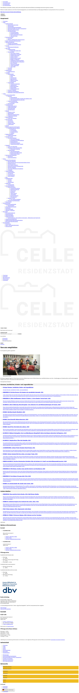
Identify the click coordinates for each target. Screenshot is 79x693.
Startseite (5, 276)
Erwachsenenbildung (12, 115)
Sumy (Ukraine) (13, 63)
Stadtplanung (8, 70)
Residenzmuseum (12, 163)
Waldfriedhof (11, 74)
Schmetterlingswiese (15, 83)
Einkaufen (7, 145)
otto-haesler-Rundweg (15, 199)
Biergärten (10, 156)
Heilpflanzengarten (14, 189)
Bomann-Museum (12, 161)
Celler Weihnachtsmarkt (10, 206)
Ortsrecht (10, 38)
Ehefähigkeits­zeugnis (15, 142)
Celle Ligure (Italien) (15, 53)
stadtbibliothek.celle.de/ (13, 539)
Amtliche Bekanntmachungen (14, 27)
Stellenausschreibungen (13, 47)
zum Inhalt (5, 1)
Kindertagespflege (12, 107)
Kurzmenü (5, 339)
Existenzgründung (9, 215)
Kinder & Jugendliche (12, 101)
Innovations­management (11, 219)
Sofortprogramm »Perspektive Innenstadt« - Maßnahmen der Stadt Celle (24, 217)
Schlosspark (13, 190)
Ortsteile (10, 68)
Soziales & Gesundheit (10, 95)
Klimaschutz (8, 224)
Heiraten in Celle (9, 136)
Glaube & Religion (9, 134)
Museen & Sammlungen (10, 160)
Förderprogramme (9, 216)
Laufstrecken (11, 124)
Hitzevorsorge (8, 226)
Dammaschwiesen (14, 195)
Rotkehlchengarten (14, 88)
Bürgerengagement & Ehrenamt (12, 126)
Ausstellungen (11, 205)
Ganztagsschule (11, 108)
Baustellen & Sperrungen (13, 29)
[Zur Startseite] (36, 273)
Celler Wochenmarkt (15, 151)
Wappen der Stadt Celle (15, 50)
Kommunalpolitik (9, 37)
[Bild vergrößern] (19, 364)
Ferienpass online (14, 102)
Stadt (4, 22)
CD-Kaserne (10, 173)
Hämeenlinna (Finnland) (15, 54)
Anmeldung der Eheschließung (17, 140)
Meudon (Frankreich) (14, 59)
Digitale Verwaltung (9, 42)
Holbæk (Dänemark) (14, 55)
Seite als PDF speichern (5, 609)
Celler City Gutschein (12, 146)
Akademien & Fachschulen (13, 114)
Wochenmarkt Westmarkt (16, 152)
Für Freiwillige (13, 130)
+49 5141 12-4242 (11, 547)
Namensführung (14, 141)
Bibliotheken (11, 113)
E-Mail (8, 537)
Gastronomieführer (12, 157)
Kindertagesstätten (12, 106)
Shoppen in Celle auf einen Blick (15, 147)
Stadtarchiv (8, 183)
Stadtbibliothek (9, 178)
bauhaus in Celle (11, 198)
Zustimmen (3, 15)
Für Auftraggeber (14, 131)
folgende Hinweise (10, 626)
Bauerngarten (13, 79)
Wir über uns (13, 129)
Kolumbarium (13, 77)
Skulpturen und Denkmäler (14, 200)
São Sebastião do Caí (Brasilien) (17, 61)
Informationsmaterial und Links (17, 99)
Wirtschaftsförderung (10, 212)
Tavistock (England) (14, 64)
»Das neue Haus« (14, 36)
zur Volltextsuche (7, 5)
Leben (4, 93)
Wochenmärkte (11, 150)
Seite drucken (3, 607)
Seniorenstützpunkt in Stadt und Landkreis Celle (21, 98)
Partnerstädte (11, 52)
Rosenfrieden (13, 87)
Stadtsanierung (11, 71)
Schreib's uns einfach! (12, 43)
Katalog (9, 179)
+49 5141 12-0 (8, 621)
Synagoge (10, 169)
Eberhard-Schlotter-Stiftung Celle (15, 166)
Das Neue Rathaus (12, 31)
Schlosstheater (11, 172)
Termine (10, 181)
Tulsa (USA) (12, 66)
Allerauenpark (13, 197)
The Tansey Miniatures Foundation (15, 168)
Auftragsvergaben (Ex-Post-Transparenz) (17, 28)
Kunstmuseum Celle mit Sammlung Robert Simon (19, 162)
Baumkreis (12, 75)
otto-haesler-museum (13, 165)
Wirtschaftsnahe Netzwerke (11, 221)
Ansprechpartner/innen (13, 24)
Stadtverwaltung (9, 23)
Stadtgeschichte (11, 49)
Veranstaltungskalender (10, 204)
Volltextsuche (3, 333)
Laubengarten (13, 85)
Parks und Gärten (11, 187)
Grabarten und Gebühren (13, 91)
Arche (11, 76)
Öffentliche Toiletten (15, 149)
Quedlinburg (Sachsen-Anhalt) (17, 60)
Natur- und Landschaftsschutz (12, 225)
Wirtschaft (5, 211)
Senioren (10, 96)
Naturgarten (13, 81)
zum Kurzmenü (6, 4)
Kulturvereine (8, 201)
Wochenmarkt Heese (15, 154)
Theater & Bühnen (9, 171)
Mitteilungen (11, 26)
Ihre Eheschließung (12, 138)
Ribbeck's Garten (14, 80)
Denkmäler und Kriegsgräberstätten (16, 92)
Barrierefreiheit (6, 277)
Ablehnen (2, 14)
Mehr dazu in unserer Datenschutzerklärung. (10, 12)
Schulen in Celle (11, 112)
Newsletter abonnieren (8, 659)
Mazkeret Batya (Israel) (15, 58)
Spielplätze (10, 120)
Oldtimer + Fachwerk (10, 210)
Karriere (7, 45)
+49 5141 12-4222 (11, 536)
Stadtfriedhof (11, 82)
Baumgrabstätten (14, 86)
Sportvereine (11, 122)
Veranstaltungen (6, 203)
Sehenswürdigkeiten (9, 185)
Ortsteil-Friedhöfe (12, 90)
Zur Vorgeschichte (14, 32)
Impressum (5, 280)
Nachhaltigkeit (6, 222)
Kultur (4, 158)
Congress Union (11, 174)
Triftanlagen (13, 194)
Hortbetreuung (11, 109)
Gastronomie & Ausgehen (11, 155)
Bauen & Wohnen (9, 117)
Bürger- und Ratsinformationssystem (16, 39)
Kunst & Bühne (11, 176)
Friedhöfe (7, 72)
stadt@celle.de (8, 624)
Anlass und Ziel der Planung (16, 34)
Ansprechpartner (9, 214)
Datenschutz (6, 279)
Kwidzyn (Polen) (14, 56)
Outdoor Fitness (11, 123)
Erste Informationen (15, 139)
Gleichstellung (11, 103)
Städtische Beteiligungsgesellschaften (14, 220)
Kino (6, 177)
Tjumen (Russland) (14, 65)
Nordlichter (8, 208)
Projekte (12, 133)
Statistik (10, 69)
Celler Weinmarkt (9, 209)
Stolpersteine (11, 184)
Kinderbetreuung (9, 104)
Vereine (7, 125)
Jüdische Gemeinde (12, 135)
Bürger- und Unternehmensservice (13, 40)
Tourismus (5, 21)
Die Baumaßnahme (14, 33)
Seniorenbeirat (13, 97)
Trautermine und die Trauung (16, 144)
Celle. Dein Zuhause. (12, 118)
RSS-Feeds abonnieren (8, 661)
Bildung (7, 111)
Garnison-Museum (12, 167)
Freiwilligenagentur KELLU (14, 128)
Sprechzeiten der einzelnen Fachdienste (58, 639)
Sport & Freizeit (8, 119)
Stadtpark (12, 192)
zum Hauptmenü (6, 2)
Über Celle (7, 48)
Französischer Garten (15, 188)
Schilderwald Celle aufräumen (14, 44)
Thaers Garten (13, 193)
